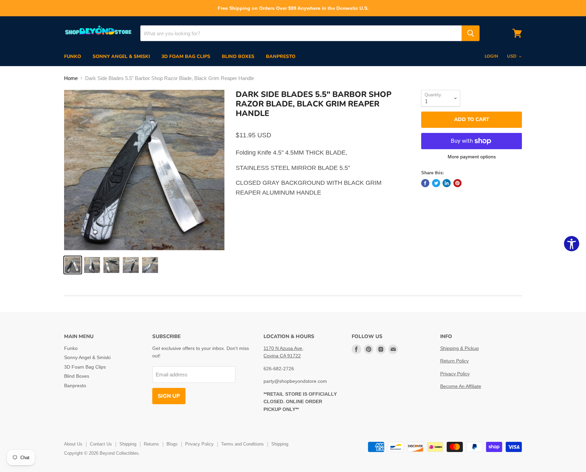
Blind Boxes (238, 56)
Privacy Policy (455, 373)
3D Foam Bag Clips (185, 56)
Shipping (127, 444)
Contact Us (101, 444)
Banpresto (280, 56)
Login (491, 56)
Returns (151, 444)
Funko (72, 56)
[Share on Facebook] (425, 183)
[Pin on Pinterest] (457, 183)
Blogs (172, 444)
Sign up (169, 396)
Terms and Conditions (242, 444)
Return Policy (454, 360)
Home (71, 78)
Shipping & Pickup (459, 348)
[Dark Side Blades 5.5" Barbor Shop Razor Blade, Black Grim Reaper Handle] (72, 265)
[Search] (471, 33)
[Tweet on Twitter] (436, 183)
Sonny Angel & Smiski (121, 56)
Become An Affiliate (460, 386)
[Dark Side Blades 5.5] (144, 170)
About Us (73, 444)
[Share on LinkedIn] (447, 183)
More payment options (472, 156)
